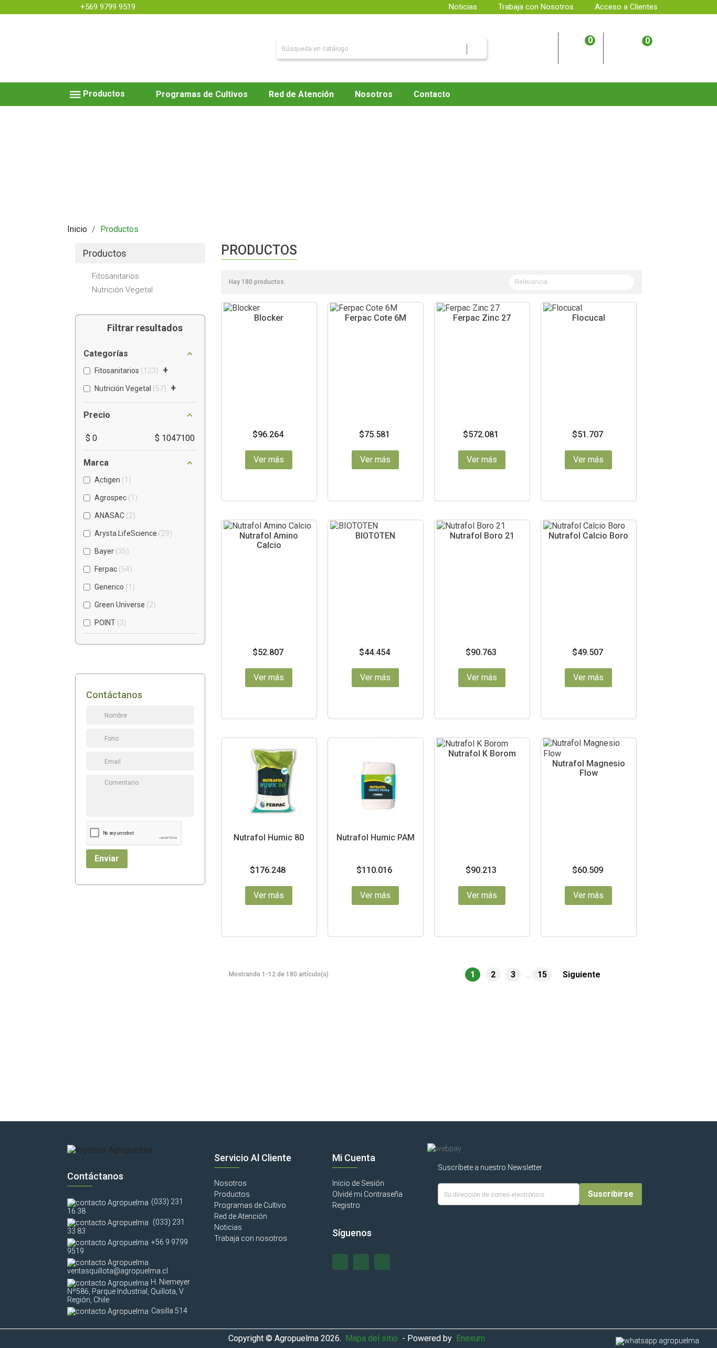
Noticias (463, 7)
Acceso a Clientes (626, 7)
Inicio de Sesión (358, 1183)
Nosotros (230, 1183)
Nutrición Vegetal (122, 289)
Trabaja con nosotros (250, 1238)
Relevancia (570, 283)
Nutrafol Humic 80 (269, 837)
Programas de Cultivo (250, 1205)
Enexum (472, 1338)
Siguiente (587, 975)
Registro (346, 1205)
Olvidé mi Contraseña (367, 1194)
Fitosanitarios (115, 276)
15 (543, 975)
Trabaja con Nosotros (536, 7)
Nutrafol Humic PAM (375, 837)
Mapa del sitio (371, 1338)
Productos (104, 253)
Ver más (269, 460)
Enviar (106, 858)
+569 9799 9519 (107, 7)
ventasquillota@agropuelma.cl (117, 1271)
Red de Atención (240, 1216)
